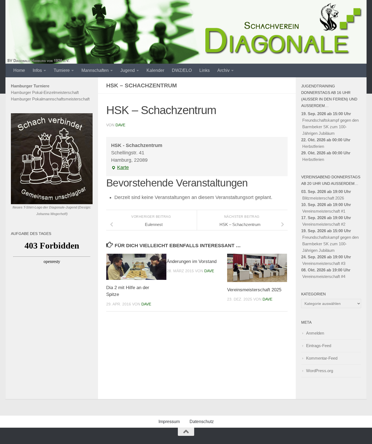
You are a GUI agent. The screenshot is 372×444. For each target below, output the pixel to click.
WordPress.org (319, 370)
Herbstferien (313, 146)
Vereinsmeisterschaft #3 (323, 263)
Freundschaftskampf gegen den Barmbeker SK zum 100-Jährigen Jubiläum (330, 127)
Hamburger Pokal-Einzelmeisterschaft (45, 92)
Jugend (127, 70)
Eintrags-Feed (318, 345)
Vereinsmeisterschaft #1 (323, 211)
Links (204, 70)
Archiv (223, 70)
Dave (120, 125)
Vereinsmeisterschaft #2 (323, 224)
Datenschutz (202, 421)
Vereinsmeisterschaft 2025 (254, 289)
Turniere (62, 70)
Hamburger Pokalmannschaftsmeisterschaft (50, 99)
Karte (120, 168)
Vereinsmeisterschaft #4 (323, 276)
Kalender (155, 70)
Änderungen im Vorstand (192, 261)
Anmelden (315, 333)
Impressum (169, 421)
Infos (37, 70)
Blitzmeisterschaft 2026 (323, 198)
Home (19, 70)
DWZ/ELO (182, 70)
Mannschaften (95, 70)
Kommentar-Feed (321, 358)
